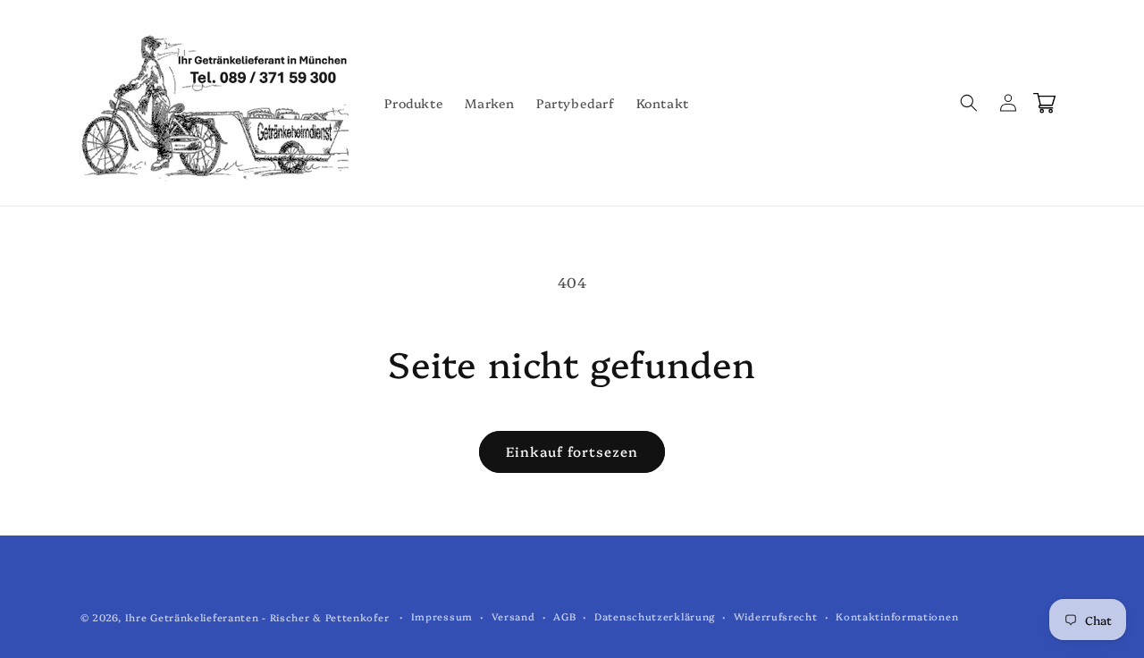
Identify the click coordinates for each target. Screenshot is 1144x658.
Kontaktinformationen (897, 616)
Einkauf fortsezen (572, 451)
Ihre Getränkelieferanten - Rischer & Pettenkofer (257, 617)
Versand (513, 616)
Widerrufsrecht (776, 616)
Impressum (442, 616)
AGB (564, 616)
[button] (968, 102)
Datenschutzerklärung (654, 616)
